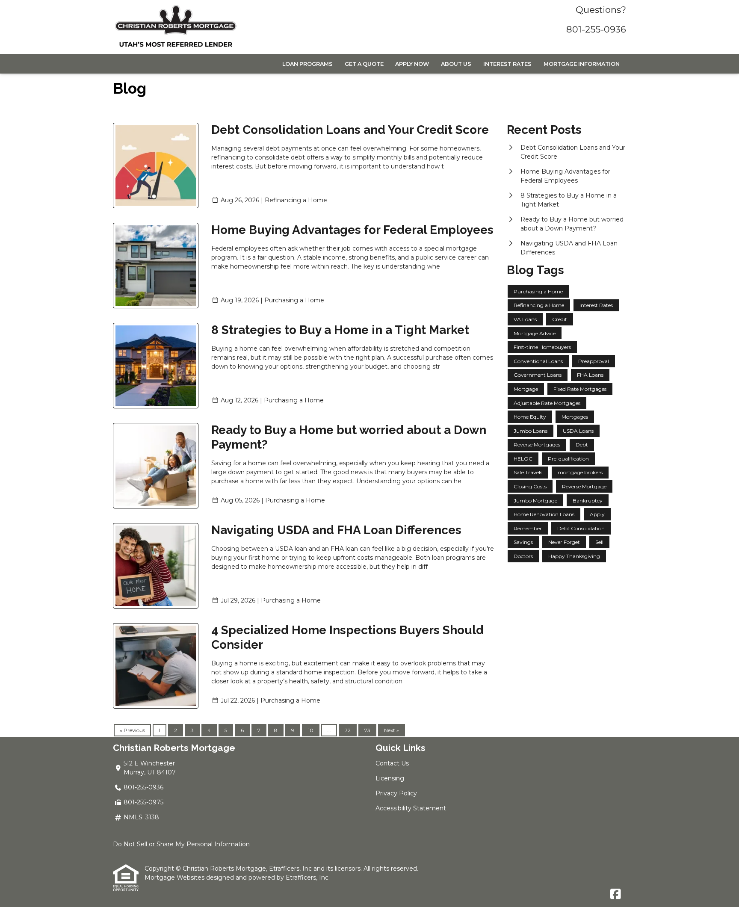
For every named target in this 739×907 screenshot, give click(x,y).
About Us (456, 64)
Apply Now (412, 64)
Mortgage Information (582, 64)
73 (367, 730)
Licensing (389, 778)
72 (348, 730)
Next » (391, 730)
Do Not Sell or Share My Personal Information (181, 844)
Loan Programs (307, 64)
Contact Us (392, 763)
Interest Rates (507, 64)
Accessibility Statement (410, 808)
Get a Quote (364, 64)
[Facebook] (615, 894)
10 (310, 730)
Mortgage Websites (175, 877)
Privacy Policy (396, 793)
